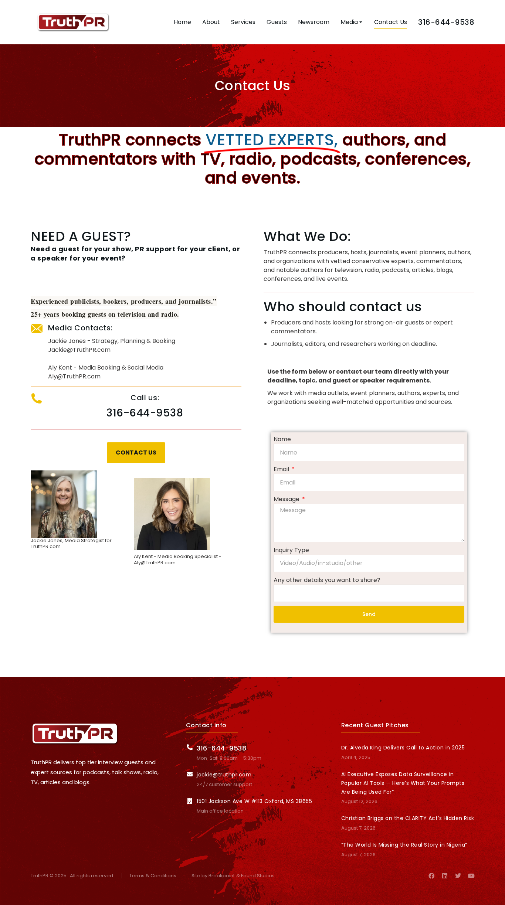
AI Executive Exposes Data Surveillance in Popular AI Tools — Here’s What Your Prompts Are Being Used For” (403, 783)
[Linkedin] (445, 876)
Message (287, 499)
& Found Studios (255, 876)
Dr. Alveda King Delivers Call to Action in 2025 (403, 747)
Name (282, 439)
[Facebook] (431, 876)
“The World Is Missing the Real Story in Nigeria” (404, 844)
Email (282, 469)
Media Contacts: (80, 328)
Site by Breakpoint (213, 876)
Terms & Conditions (152, 876)
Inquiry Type (291, 550)
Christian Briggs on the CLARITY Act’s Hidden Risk (407, 818)
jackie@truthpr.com (224, 774)
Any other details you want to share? (327, 580)
